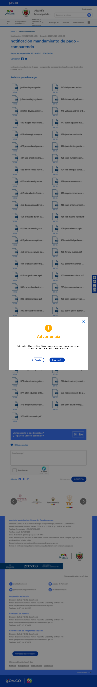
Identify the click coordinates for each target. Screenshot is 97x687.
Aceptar (38, 360)
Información (57, 360)
